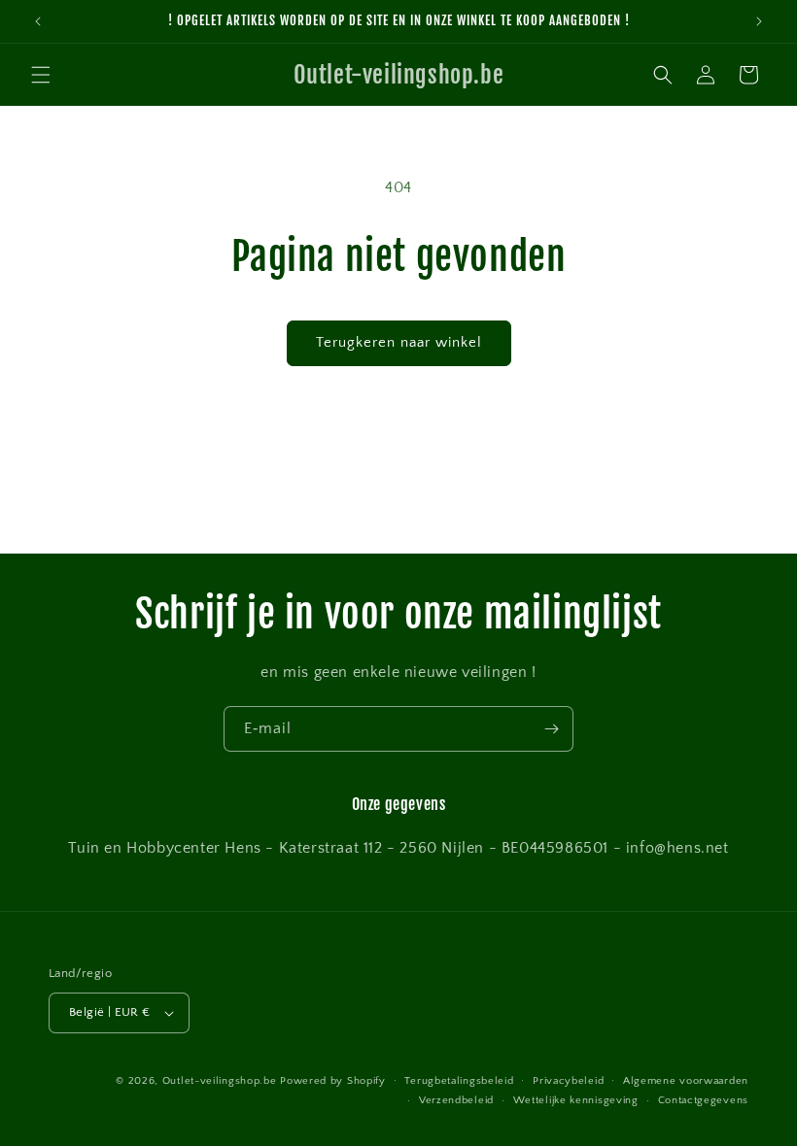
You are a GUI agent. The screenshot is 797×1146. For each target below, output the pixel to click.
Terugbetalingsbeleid (458, 1081)
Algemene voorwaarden (685, 1081)
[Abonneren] (551, 729)
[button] (40, 74)
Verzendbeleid (456, 1100)
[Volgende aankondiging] (759, 21)
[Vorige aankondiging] (38, 21)
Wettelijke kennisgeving (576, 1100)
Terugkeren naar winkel (399, 342)
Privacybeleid (568, 1081)
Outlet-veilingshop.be (219, 1081)
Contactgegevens (703, 1100)
